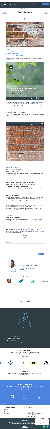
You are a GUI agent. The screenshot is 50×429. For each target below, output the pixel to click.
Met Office (31, 102)
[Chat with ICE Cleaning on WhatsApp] (44, 426)
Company (37, 5)
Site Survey (25, 5)
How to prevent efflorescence (13, 53)
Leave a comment (9, 242)
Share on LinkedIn (28, 19)
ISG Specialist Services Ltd (8, 5)
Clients (43, 5)
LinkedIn (4, 415)
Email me (33, 268)
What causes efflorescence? (12, 51)
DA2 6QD (35, 410)
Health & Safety (31, 5)
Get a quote (44, 3)
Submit (40, 253)
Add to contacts (13, 271)
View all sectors (25, 390)
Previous (5, 12)
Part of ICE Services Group (40, 1)
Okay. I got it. (25, 426)
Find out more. (35, 423)
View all (26, 276)
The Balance (13, 114)
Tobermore (24, 210)
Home (20, 8)
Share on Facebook (22, 19)
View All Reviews (25, 294)
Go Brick (7, 178)
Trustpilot (27, 292)
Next (45, 12)
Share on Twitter (25, 19)
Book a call (22, 268)
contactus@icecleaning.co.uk (39, 231)
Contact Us (5, 411)
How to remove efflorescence (18, 55)
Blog (22, 8)
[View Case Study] (15, 281)
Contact (47, 5)
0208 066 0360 (37, 3)
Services (19, 5)
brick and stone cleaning (25, 228)
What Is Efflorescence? (27, 8)
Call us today (11, 56)
